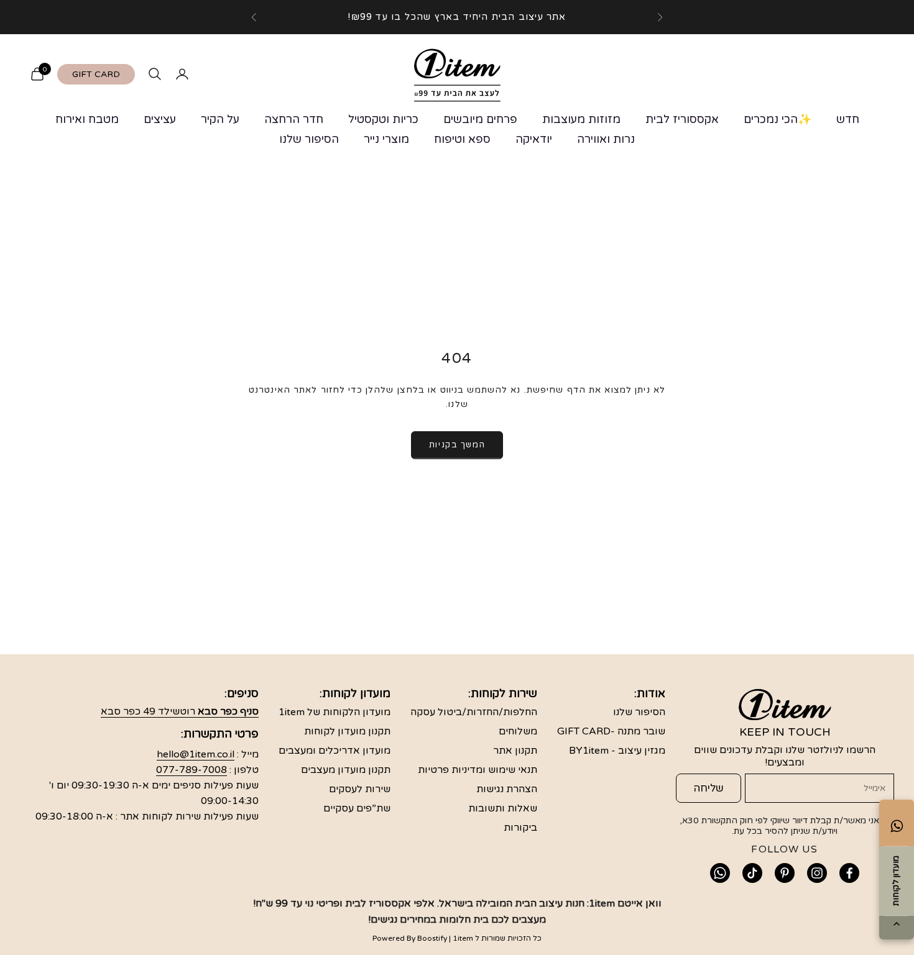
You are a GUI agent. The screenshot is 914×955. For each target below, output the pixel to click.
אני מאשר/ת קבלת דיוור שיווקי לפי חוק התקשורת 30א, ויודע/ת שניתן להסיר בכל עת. (781, 825)
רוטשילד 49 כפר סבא (180, 711)
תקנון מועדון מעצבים (345, 770)
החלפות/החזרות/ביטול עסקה (473, 712)
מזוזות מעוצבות (581, 119)
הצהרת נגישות (506, 789)
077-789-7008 (191, 770)
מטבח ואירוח (87, 119)
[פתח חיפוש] (154, 73)
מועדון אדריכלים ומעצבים (334, 750)
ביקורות (520, 827)
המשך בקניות (457, 445)
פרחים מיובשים (480, 119)
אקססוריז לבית (682, 119)
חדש (847, 119)
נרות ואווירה (606, 139)
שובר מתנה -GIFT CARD (611, 731)
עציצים (160, 119)
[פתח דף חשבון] (182, 73)
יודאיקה (533, 139)
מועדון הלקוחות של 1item (334, 712)
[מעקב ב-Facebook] (849, 873)
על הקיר (220, 119)
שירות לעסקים (359, 789)
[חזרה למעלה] (896, 924)
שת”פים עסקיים (356, 808)
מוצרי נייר (386, 139)
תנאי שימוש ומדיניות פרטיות (477, 770)
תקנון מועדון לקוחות (347, 731)
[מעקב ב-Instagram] (817, 873)
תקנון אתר (515, 750)
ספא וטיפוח (462, 139)
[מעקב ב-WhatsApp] (720, 873)
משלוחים (518, 731)
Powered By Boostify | (411, 938)
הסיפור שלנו (309, 139)
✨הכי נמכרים (777, 119)
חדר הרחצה (293, 119)
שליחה (708, 788)
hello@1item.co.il (195, 754)
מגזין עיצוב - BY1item (617, 750)
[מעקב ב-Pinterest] (785, 873)
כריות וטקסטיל (383, 119)
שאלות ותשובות (502, 808)
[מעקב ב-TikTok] (752, 873)
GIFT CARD (96, 74)
